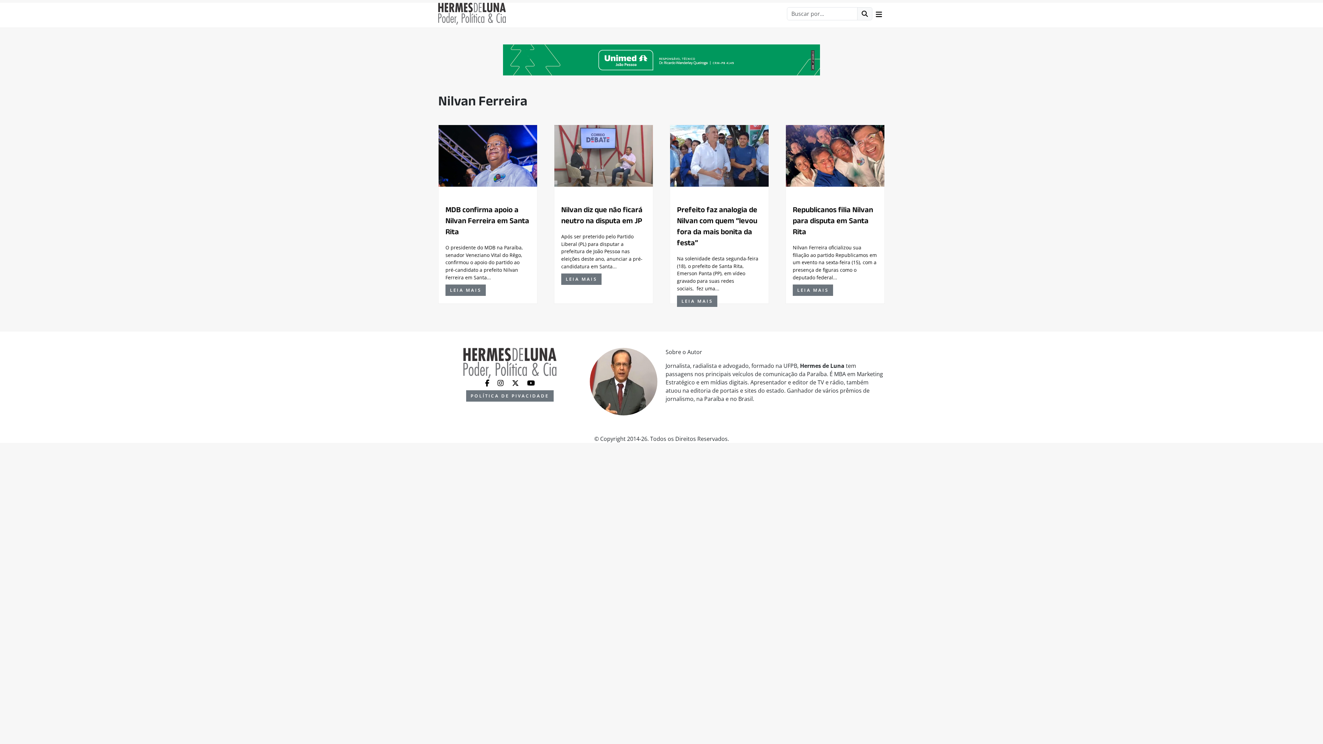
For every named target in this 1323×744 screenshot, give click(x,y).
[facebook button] (488, 382)
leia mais (465, 290)
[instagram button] (501, 382)
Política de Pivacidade (510, 396)
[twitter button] (516, 382)
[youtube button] (531, 382)
